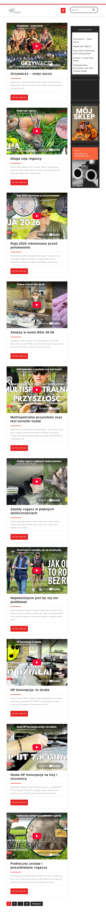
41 (27, 904)
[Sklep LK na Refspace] (85, 123)
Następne (36, 904)
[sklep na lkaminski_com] (85, 167)
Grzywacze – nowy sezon (31, 73)
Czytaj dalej (20, 98)
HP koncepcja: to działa (30, 690)
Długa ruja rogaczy (26, 158)
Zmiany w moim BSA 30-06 (32, 332)
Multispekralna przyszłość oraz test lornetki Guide (83, 68)
